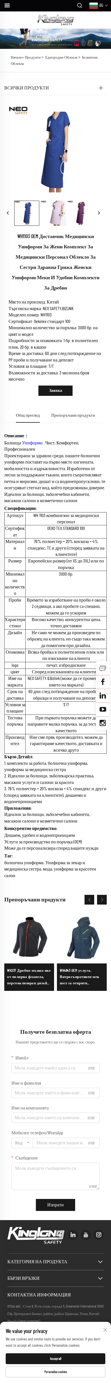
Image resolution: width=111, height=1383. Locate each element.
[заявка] (103, 668)
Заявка (55, 391)
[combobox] (22, 1143)
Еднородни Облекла (61, 57)
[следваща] (98, 213)
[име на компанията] (55, 20)
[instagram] (99, 1235)
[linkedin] (73, 1235)
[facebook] (60, 1235)
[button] (89, 900)
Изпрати (55, 1205)
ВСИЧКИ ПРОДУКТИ (26, 88)
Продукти (33, 57)
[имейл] (103, 682)
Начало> (17, 57)
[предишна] (8, 213)
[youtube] (86, 1235)
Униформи (33, 443)
